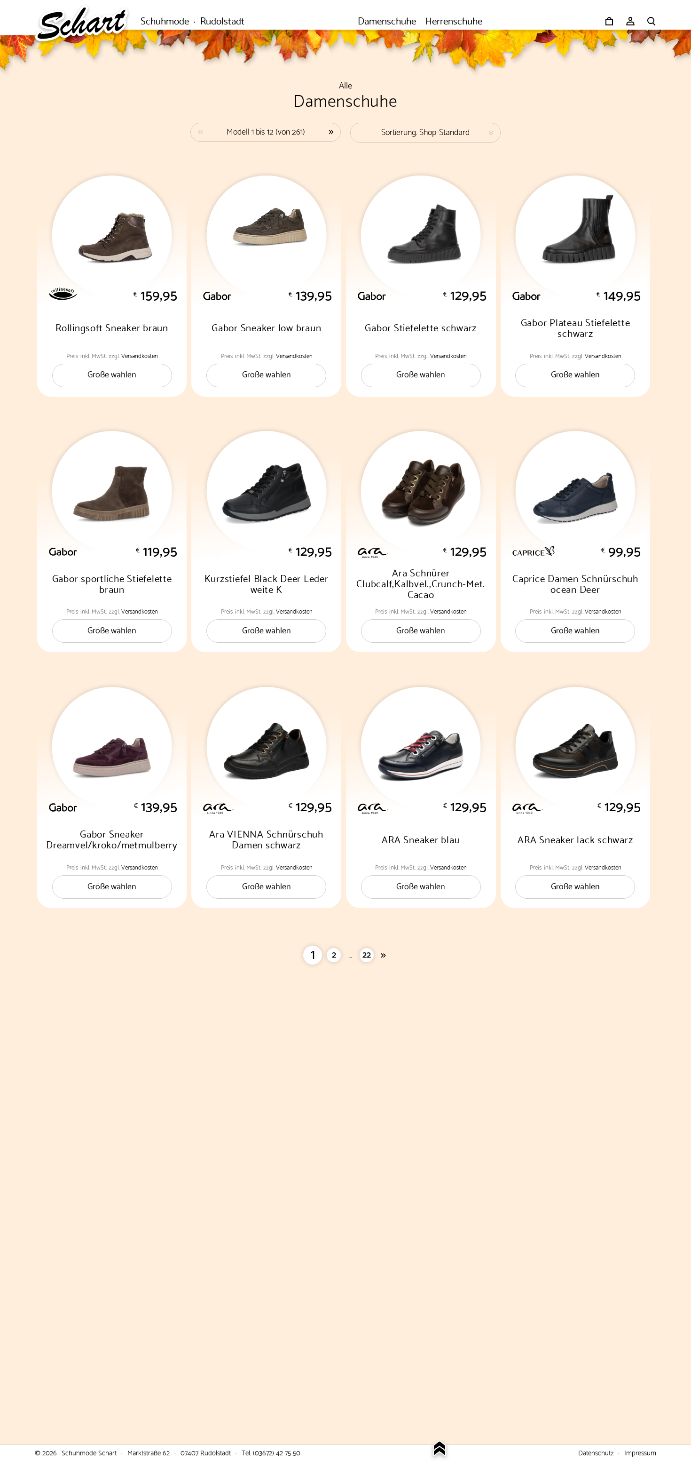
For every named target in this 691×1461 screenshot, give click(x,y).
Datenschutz (595, 1452)
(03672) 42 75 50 (276, 1452)
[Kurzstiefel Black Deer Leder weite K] (266, 491)
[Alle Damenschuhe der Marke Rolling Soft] (119, 293)
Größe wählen (111, 373)
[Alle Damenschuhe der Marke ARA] (428, 552)
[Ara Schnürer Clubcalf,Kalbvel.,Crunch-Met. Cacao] (421, 491)
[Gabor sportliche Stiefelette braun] (112, 491)
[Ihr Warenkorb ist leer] (609, 21)
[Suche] (651, 21)
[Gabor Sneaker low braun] (266, 235)
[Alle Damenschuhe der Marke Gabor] (273, 296)
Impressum (640, 1452)
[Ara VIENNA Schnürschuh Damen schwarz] (266, 747)
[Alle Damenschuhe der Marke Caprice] (582, 550)
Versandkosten (139, 355)
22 (366, 953)
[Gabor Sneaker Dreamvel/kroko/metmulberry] (112, 747)
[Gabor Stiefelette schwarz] (421, 235)
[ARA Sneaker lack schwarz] (575, 747)
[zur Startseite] (86, 21)
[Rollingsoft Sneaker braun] (112, 235)
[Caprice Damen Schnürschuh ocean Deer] (575, 491)
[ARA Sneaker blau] (421, 747)
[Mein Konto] (630, 21)
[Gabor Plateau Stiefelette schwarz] (575, 235)
